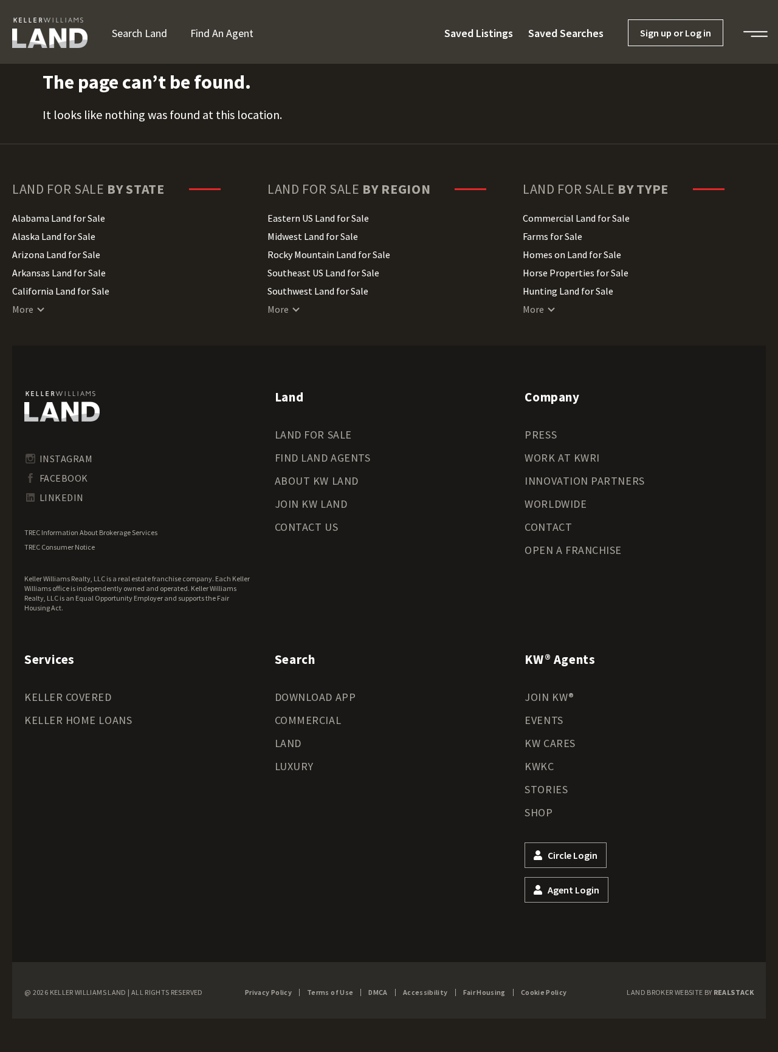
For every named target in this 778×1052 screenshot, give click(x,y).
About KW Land (317, 481)
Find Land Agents (323, 458)
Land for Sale (313, 435)
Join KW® (549, 697)
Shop (539, 812)
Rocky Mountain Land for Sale (328, 254)
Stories (546, 789)
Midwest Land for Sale (312, 236)
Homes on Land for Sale (572, 254)
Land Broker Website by (690, 992)
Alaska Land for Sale (53, 236)
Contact (548, 527)
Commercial (308, 720)
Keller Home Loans (78, 720)
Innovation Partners (584, 481)
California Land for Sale (60, 291)
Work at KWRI (562, 458)
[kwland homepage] (62, 406)
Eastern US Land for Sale (318, 218)
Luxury (294, 766)
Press (541, 435)
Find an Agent (221, 33)
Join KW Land (311, 504)
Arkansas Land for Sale (59, 273)
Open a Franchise (573, 550)
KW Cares (550, 743)
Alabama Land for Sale (58, 218)
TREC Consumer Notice (59, 547)
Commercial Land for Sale (576, 218)
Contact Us (306, 527)
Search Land (139, 33)
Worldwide (556, 504)
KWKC (539, 766)
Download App (315, 697)
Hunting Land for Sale (568, 291)
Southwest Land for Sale (317, 291)
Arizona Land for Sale (56, 254)
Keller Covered (68, 697)
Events (544, 720)
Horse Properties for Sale (575, 273)
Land (288, 743)
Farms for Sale (552, 236)
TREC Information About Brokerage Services (90, 532)
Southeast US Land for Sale (323, 273)
